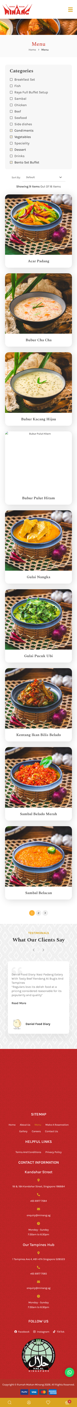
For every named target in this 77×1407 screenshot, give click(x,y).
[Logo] (17, 9)
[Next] (43, 950)
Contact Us (51, 1131)
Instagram (43, 1331)
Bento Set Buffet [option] (26, 162)
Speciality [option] (21, 143)
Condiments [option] (23, 130)
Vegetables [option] (22, 137)
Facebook (24, 1331)
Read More (19, 1003)
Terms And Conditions (28, 1152)
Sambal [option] (20, 98)
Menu (38, 1124)
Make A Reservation (57, 1124)
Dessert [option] (20, 149)
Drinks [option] (19, 156)
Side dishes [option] (23, 124)
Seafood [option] (20, 117)
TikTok (60, 1331)
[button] (38, 156)
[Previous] (34, 950)
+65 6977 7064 (38, 1200)
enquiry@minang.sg (38, 1215)
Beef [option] (17, 111)
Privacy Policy (53, 1152)
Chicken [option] (20, 105)
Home (32, 49)
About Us (25, 1124)
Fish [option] (17, 86)
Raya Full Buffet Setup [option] (31, 92)
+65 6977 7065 (38, 1273)
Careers (36, 1131)
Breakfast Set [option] (24, 79)
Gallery (23, 1131)
